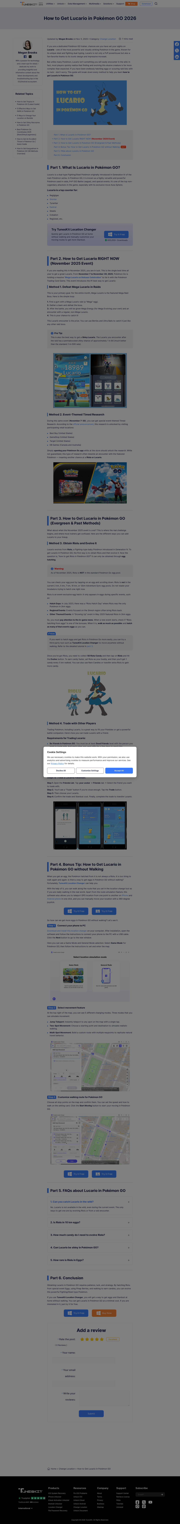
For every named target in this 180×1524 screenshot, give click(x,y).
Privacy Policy (57, 763)
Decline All (61, 770)
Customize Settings (90, 770)
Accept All (119, 770)
